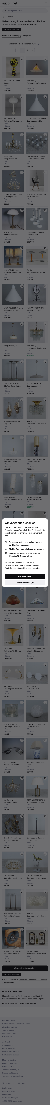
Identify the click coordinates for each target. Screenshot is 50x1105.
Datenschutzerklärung (14, 565)
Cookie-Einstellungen (25, 582)
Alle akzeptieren (25, 576)
